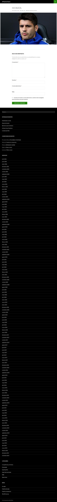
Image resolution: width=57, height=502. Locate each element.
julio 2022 (4, 229)
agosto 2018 (4, 314)
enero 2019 (4, 304)
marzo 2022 (4, 239)
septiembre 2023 (5, 199)
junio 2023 (4, 204)
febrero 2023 (5, 214)
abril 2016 (4, 385)
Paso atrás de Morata (32, 10)
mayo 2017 (4, 352)
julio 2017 (4, 347)
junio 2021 (4, 262)
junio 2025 (4, 176)
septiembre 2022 (5, 224)
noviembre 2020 (5, 279)
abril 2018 (4, 324)
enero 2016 (4, 392)
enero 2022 (4, 244)
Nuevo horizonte (5, 123)
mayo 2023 (4, 206)
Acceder (4, 486)
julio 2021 (4, 259)
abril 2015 (4, 415)
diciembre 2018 (5, 307)
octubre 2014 (5, 430)
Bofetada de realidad (10, 144)
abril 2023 (4, 209)
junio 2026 (4, 161)
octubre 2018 (5, 312)
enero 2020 (4, 299)
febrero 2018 (5, 330)
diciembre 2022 (5, 219)
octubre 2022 (5, 221)
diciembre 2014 (5, 425)
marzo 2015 (4, 417)
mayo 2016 (4, 382)
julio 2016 (4, 377)
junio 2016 (4, 380)
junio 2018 (4, 319)
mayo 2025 (4, 179)
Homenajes (4, 467)
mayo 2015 (4, 412)
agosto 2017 (4, 345)
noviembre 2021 (5, 249)
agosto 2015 (4, 405)
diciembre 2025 (5, 166)
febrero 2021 (5, 272)
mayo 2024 (4, 191)
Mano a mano (9, 147)
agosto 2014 (4, 435)
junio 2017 (4, 350)
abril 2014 (4, 445)
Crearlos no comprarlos (11, 142)
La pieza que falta (5, 130)
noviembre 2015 (5, 397)
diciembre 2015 (5, 395)
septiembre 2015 (5, 402)
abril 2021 (4, 267)
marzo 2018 (4, 327)
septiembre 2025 (5, 174)
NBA (3, 474)
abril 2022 (4, 237)
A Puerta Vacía (6, 1)
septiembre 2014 (5, 433)
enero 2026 (4, 164)
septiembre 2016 (5, 372)
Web (13, 91)
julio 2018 (4, 317)
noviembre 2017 (5, 337)
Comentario (15, 62)
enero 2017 (4, 362)
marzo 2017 (4, 357)
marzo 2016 (4, 387)
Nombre (14, 80)
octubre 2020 (5, 282)
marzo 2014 (4, 448)
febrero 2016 (5, 390)
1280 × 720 (23, 10)
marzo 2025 (4, 184)
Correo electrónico (17, 86)
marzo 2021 (4, 269)
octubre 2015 (5, 400)
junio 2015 (4, 410)
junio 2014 (4, 440)
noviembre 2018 (5, 309)
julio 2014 (4, 438)
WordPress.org (5, 494)
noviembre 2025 (5, 169)
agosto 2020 (4, 287)
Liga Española (5, 469)
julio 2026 (4, 159)
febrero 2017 (5, 360)
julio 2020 (4, 289)
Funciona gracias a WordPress (7, 500)
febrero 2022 (5, 242)
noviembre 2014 (5, 428)
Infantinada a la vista (6, 120)
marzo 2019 (4, 302)
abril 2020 (4, 297)
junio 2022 (4, 232)
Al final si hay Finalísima (7, 128)
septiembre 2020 (5, 284)
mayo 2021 (4, 264)
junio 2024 (4, 189)
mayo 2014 (4, 443)
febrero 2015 (5, 420)
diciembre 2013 (5, 453)
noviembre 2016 (5, 367)
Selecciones (4, 477)
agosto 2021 (4, 257)
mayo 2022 (4, 234)
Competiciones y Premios (7, 464)
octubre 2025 (5, 171)
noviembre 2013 (5, 455)
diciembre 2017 (5, 335)
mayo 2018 (4, 322)
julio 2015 (4, 407)
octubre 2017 (5, 340)
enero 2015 (4, 422)
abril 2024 (4, 194)
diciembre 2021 (5, 247)
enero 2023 (4, 216)
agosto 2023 (4, 201)
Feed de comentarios (6, 491)
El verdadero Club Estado (15, 139)
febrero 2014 (5, 450)
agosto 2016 (4, 375)
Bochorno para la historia (7, 125)
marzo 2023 (4, 211)
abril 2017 (4, 355)
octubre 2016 (5, 370)
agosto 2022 (4, 226)
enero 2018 (4, 332)
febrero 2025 (5, 186)
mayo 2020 (4, 294)
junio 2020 (4, 292)
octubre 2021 (5, 252)
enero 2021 (4, 274)
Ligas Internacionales (6, 472)
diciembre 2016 (5, 365)
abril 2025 (4, 181)
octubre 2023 (5, 196)
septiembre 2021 (5, 254)
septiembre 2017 (5, 342)
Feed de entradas (5, 489)
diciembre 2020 (5, 277)
